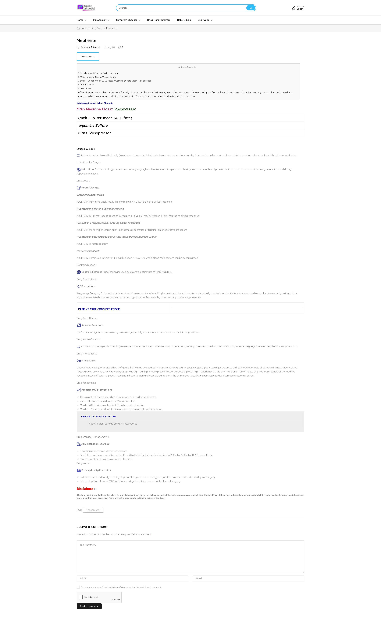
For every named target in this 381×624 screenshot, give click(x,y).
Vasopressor (88, 56)
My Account (99, 19)
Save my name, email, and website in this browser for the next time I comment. (121, 587)
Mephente (86, 40)
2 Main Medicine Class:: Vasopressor (98, 77)
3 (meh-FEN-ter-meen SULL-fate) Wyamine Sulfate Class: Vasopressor (115, 80)
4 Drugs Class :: (86, 84)
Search (250, 7)
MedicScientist (92, 47)
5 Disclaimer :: (85, 88)
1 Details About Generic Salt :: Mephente (99, 73)
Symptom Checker (126, 19)
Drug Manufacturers (158, 19)
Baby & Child (184, 19)
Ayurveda (204, 19)
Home (80, 19)
